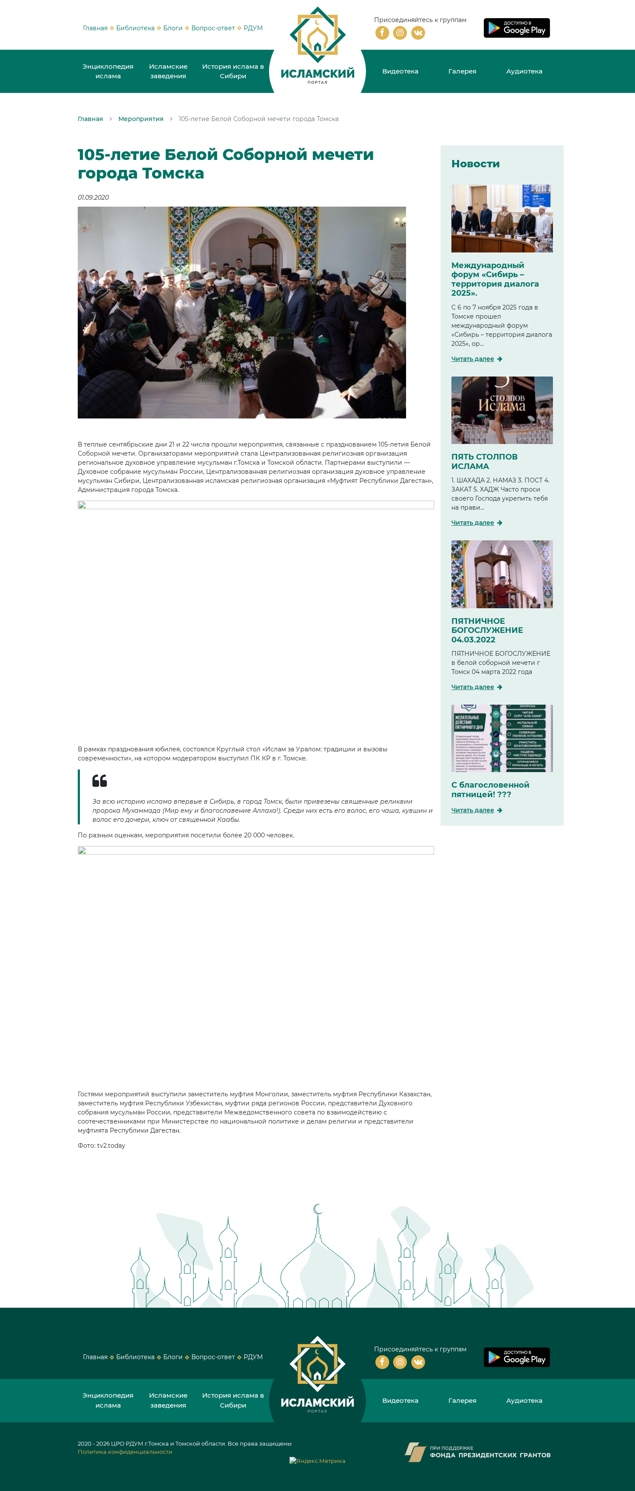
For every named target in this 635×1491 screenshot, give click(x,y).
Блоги (173, 28)
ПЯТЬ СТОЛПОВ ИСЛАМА (484, 461)
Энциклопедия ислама (108, 71)
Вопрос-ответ (213, 28)
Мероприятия (141, 119)
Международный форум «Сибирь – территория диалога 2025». (495, 279)
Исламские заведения (168, 71)
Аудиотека (524, 71)
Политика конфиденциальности (125, 1451)
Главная (95, 28)
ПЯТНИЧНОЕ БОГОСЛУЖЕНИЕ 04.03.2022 (487, 630)
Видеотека (400, 71)
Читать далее (472, 359)
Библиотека (135, 28)
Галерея (462, 71)
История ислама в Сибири (233, 71)
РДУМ (253, 28)
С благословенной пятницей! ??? (490, 789)
